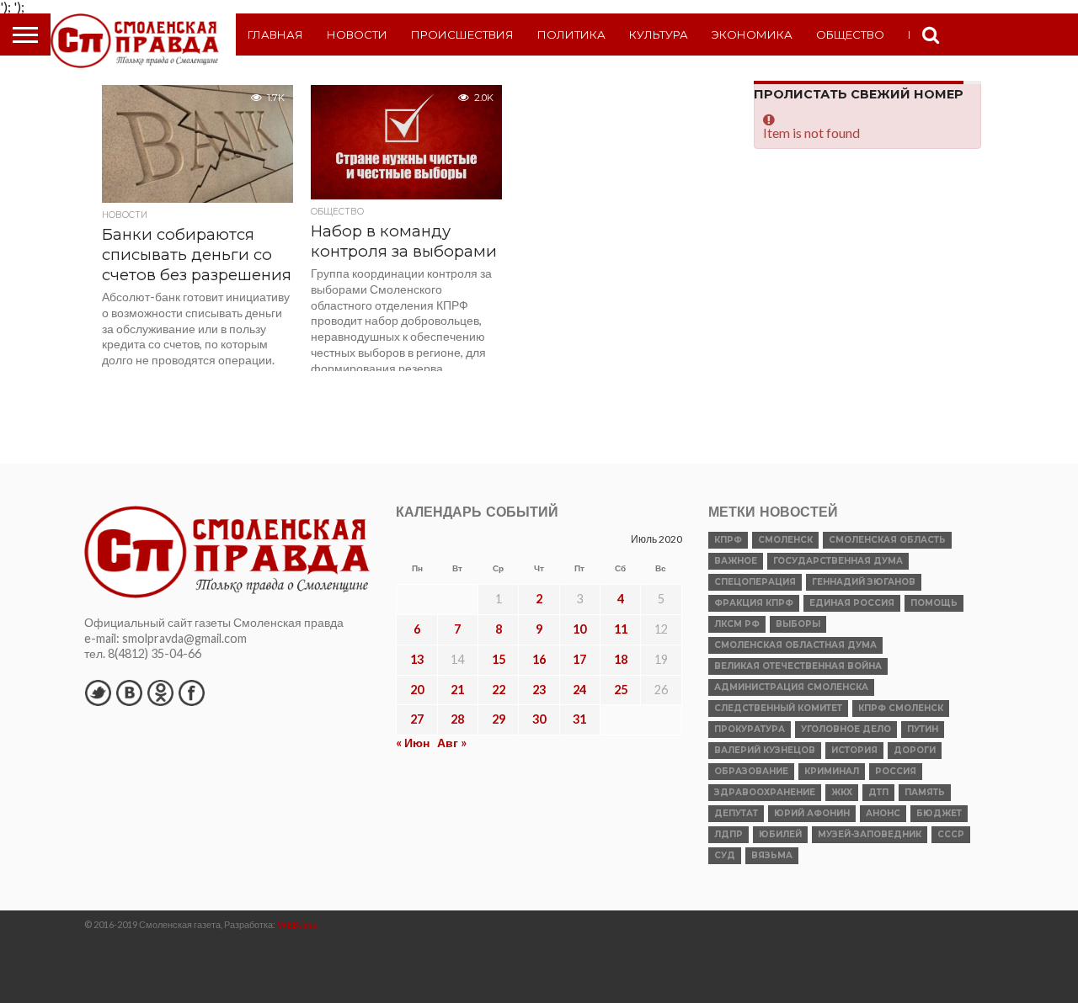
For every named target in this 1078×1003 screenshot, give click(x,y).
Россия (895, 771)
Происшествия (462, 34)
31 (579, 719)
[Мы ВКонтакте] (128, 692)
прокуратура (749, 729)
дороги (915, 750)
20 (417, 689)
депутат (736, 813)
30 (539, 719)
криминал (831, 771)
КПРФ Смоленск (900, 708)
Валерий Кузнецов (764, 750)
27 (417, 719)
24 (579, 689)
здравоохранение (764, 792)
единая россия (851, 602)
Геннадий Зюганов (863, 581)
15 (498, 659)
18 (620, 659)
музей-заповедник (869, 834)
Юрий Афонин (812, 813)
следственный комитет (778, 708)
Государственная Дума (838, 560)
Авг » (452, 742)
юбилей (780, 834)
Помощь (934, 602)
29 (498, 719)
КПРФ (728, 539)
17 (579, 659)
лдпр (728, 834)
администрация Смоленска (791, 687)
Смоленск (785, 539)
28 (457, 719)
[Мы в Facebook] (191, 692)
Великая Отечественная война (798, 666)
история (854, 750)
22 (498, 689)
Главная (275, 34)
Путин (922, 729)
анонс (883, 813)
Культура (658, 34)
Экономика (752, 34)
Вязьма (771, 855)
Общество (850, 34)
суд (724, 855)
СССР (950, 834)
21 (457, 689)
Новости (357, 34)
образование (751, 771)
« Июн (413, 742)
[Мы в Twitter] (97, 692)
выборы (798, 623)
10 (579, 629)
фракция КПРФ (753, 602)
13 (417, 659)
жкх (841, 792)
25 (620, 689)
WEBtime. (298, 924)
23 (539, 689)
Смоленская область (887, 539)
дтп (878, 792)
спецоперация (755, 581)
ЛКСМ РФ (737, 623)
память (925, 792)
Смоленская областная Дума (795, 644)
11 (620, 629)
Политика (571, 34)
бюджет (939, 813)
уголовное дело (846, 729)
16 (539, 659)
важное (735, 560)
